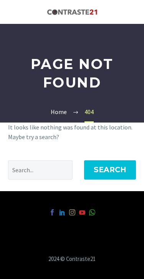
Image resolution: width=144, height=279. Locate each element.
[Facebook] (52, 212)
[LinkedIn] (62, 212)
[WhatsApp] (92, 212)
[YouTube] (82, 212)
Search (110, 169)
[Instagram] (72, 212)
